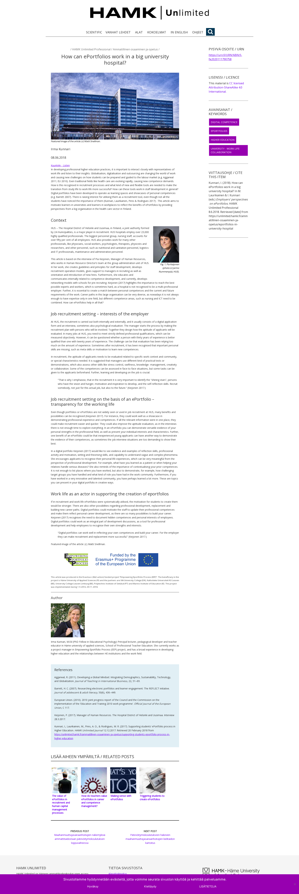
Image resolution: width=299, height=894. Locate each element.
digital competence (224, 122)
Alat (139, 32)
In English (179, 32)
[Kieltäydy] (294, 884)
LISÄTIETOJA (207, 886)
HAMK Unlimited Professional (91, 49)
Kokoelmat (156, 32)
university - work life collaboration (225, 150)
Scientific (94, 32)
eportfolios (219, 131)
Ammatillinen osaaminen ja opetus (135, 49)
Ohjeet (197, 32)
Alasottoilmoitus (117, 873)
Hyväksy (92, 886)
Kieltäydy (150, 886)
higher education (222, 139)
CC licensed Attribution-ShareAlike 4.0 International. (226, 87)
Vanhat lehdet (118, 32)
